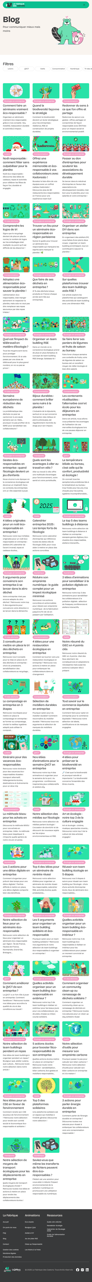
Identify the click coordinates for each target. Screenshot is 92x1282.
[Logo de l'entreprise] (12, 1270)
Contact (6, 1244)
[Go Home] (15, 5)
